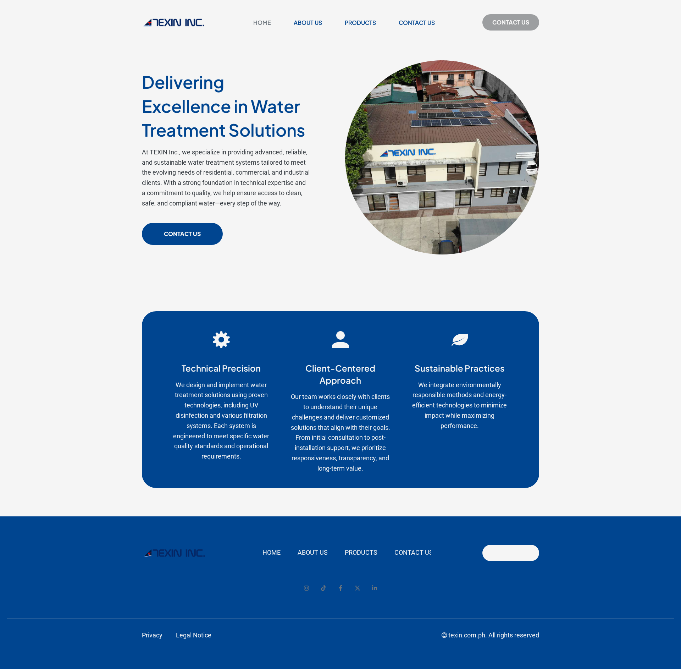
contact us (182, 233)
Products (360, 22)
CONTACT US (510, 22)
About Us (308, 22)
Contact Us (417, 22)
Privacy (152, 635)
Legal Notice (193, 635)
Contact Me (511, 552)
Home (262, 22)
